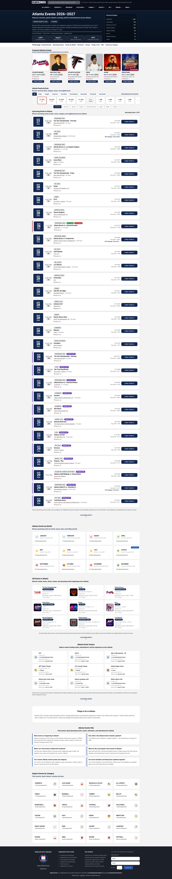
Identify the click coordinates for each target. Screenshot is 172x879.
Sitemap (82, 875)
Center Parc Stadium (60, 476)
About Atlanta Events (43, 865)
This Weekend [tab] (74, 94)
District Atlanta (58, 345)
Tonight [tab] (47, 94)
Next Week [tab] (84, 94)
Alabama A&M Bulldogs (61, 474)
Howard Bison (76, 474)
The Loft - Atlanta (59, 450)
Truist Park (57, 149)
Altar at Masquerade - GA (61, 214)
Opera (101, 106)
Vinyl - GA (56, 254)
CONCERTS (109, 19)
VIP (110, 7)
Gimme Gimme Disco (60, 317)
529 (55, 280)
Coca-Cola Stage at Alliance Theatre (64, 463)
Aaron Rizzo (57, 160)
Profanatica (57, 278)
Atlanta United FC (59, 487)
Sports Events (110, 27)
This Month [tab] (93, 94)
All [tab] (34, 94)
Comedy (91, 7)
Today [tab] (40, 94)
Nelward (56, 330)
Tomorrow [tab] (55, 94)
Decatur (57, 308)
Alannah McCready (60, 422)
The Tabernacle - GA (59, 437)
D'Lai (55, 199)
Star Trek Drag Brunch (61, 369)
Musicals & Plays (111, 25)
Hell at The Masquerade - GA (61, 319)
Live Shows (80, 7)
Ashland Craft (58, 304)
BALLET (108, 33)
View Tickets (38, 81)
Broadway (69, 7)
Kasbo (56, 186)
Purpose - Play (59, 461)
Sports (101, 7)
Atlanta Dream (58, 238)
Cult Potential (58, 251)
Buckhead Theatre (59, 293)
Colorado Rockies (71, 225)
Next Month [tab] (102, 94)
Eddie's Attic (57, 306)
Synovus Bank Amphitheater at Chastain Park (66, 502)
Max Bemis (57, 408)
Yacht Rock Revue (60, 500)
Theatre (81, 106)
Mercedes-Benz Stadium (60, 136)
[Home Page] (39, 2)
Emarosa (57, 448)
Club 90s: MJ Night (60, 291)
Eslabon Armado (59, 435)
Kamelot (56, 395)
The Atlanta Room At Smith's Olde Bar (64, 424)
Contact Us (43, 869)
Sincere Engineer (59, 212)
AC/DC (56, 134)
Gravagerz (57, 343)
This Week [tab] (64, 94)
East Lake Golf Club (59, 123)
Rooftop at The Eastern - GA (61, 188)
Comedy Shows (110, 30)
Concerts (57, 7)
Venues (118, 7)
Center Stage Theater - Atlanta (62, 267)
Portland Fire (70, 238)
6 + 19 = (113, 867)
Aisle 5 (55, 162)
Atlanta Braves (58, 147)
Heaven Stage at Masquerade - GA (63, 397)
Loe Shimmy (58, 265)
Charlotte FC (72, 487)
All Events (45, 7)
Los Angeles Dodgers (72, 147)
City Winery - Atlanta (59, 201)
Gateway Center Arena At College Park (64, 240)
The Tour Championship (61, 121)
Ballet (107, 106)
